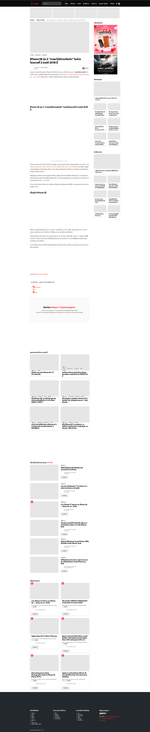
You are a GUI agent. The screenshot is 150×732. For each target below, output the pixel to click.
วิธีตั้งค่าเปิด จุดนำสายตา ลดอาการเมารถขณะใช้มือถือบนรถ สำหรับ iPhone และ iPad (74, 561)
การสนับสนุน (57, 717)
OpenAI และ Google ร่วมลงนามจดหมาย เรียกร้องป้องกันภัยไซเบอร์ (99, 143)
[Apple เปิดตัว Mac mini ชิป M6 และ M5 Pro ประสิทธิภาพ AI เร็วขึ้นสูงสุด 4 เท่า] (63, 12)
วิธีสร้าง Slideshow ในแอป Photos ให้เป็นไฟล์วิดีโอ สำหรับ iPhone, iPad (75, 542)
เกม (78, 713)
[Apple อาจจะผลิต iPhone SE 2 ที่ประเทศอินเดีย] (44, 362)
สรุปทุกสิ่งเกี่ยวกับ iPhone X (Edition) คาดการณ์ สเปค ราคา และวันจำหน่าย (114, 200)
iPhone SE (76, 368)
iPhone (73, 3)
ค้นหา (44, 3)
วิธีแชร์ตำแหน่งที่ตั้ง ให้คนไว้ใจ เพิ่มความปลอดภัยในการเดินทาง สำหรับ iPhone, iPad (74, 525)
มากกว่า (35, 606)
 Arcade (80, 714)
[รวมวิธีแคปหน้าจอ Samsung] (100, 208)
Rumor (64, 370)
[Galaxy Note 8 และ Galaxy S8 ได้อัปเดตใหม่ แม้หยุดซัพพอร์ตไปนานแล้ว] (100, 179)
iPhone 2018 (70, 368)
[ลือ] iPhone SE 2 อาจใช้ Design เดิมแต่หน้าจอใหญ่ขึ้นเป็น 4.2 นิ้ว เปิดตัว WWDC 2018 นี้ (43, 400)
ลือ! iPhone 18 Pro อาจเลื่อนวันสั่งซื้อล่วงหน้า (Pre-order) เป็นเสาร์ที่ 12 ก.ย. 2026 (114, 128)
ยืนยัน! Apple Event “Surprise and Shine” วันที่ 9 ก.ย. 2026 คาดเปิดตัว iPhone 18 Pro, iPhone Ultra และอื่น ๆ (40, 15)
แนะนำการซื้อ (57, 718)
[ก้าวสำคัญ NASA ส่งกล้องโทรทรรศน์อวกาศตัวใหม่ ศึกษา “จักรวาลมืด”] (100, 106)
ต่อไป (119, 13)
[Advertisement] (59, 91)
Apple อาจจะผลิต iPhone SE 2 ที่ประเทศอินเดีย (42, 373)
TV (32, 718)
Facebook (80, 720)
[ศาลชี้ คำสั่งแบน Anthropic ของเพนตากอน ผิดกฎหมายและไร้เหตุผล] (114, 136)
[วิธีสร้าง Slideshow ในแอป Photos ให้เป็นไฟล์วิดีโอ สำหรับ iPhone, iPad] (44, 546)
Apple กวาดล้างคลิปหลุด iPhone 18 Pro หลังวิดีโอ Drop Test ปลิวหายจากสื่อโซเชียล (74, 675)
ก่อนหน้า (31, 13)
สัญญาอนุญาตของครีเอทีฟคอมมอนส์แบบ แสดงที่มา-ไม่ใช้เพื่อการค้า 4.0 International (109, 718)
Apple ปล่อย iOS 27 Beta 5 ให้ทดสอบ (44, 636)
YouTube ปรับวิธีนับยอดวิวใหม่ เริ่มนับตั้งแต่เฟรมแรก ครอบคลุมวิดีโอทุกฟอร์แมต (114, 215)
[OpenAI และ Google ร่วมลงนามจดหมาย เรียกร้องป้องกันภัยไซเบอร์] (100, 136)
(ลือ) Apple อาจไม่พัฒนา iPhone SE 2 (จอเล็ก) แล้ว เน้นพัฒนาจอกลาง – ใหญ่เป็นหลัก (75, 400)
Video (112, 3)
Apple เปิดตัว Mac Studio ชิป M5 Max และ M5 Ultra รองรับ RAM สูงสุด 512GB (86, 16)
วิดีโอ (56, 713)
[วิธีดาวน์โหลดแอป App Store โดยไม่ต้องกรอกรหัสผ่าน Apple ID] (114, 179)
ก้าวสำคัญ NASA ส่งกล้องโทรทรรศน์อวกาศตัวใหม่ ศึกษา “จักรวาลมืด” (100, 113)
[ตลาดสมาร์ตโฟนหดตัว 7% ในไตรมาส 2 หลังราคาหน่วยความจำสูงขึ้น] (44, 491)
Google (79, 718)
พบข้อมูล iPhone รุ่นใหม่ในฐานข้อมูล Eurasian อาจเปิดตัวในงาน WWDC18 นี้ (75, 374)
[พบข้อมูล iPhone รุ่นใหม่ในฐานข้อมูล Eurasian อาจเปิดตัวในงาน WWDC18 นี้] (75, 362)
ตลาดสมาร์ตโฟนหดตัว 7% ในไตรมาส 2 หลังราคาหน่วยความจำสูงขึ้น (74, 487)
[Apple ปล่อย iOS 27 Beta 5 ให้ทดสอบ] (44, 626)
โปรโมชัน (56, 714)
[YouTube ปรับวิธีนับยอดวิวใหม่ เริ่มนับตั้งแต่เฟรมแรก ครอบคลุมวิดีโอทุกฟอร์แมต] (114, 208)
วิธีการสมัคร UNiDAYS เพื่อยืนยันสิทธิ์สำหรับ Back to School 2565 (74, 602)
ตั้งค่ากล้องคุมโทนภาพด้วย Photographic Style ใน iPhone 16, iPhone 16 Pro (43, 675)
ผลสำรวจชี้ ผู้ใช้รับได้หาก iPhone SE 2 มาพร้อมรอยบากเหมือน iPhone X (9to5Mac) (44, 426)
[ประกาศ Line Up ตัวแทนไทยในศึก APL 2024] (100, 194)
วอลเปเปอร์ (80, 716)
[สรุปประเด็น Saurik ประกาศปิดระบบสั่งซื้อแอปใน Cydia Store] (107, 161)
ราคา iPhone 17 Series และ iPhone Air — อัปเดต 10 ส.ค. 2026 (74, 505)
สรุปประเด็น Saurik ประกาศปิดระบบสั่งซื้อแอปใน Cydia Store (106, 171)
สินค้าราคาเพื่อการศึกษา (37, 724)
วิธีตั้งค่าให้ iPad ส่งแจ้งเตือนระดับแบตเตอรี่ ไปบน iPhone (72, 469)
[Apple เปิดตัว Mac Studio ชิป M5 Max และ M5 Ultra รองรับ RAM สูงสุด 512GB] (86, 12)
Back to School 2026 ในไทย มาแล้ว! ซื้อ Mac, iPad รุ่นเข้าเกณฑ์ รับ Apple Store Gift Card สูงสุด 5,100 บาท (75, 638)
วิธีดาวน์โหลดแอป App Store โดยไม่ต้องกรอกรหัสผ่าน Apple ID (113, 186)
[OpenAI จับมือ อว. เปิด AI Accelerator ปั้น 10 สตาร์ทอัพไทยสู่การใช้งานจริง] (100, 121)
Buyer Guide (103, 3)
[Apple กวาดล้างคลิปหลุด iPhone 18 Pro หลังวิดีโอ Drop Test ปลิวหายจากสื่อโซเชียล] (75, 663)
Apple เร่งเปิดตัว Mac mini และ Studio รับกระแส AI (106, 98)
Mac (66, 3)
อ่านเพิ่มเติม (64, 477)
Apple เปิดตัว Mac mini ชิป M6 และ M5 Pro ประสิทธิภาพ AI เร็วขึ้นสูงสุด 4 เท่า (63, 16)
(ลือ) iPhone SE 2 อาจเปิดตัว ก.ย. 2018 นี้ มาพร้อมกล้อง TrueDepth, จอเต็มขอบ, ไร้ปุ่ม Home (75, 426)
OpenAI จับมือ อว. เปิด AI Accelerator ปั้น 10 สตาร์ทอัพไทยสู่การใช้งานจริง (100, 128)
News (39, 370)
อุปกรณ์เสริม (34, 722)
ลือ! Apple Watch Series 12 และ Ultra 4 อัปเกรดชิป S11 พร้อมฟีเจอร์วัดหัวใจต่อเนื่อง (114, 113)
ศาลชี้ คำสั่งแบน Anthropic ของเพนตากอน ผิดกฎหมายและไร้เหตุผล (114, 143)
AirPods (33, 720)
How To (94, 3)
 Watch (86, 3)
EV (32, 721)
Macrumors (38, 274)
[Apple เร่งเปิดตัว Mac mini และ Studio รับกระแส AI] (107, 89)
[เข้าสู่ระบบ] (119, 3)
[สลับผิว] (116, 3)
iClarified (45, 274)
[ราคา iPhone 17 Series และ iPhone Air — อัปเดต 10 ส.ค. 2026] (44, 509)
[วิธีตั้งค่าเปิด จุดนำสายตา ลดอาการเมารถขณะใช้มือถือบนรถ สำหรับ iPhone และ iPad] (44, 565)
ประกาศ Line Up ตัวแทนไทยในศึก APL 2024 (100, 200)
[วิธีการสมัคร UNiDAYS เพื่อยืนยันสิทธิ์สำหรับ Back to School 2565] (75, 591)
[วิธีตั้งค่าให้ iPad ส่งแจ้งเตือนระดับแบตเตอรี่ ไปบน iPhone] (44, 473)
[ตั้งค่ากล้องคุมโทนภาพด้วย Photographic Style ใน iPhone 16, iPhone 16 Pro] (44, 663)
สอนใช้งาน (57, 716)
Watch (33, 717)
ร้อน (32, 502)
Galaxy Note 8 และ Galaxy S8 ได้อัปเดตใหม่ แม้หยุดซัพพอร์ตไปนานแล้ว (100, 186)
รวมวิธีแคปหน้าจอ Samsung (99, 214)
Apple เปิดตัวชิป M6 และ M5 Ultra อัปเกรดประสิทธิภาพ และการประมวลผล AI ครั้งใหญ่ (108, 15)
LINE (79, 717)
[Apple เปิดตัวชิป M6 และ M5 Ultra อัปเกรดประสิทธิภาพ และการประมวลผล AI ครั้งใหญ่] (109, 12)
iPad (79, 3)
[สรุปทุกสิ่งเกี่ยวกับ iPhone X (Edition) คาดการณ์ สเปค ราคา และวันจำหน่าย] (114, 194)
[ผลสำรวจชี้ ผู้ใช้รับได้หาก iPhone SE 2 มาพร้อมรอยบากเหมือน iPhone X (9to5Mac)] (44, 415)
